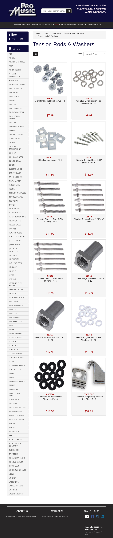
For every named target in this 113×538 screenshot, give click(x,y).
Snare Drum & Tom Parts (74, 33)
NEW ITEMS (17, 24)
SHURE (12, 427)
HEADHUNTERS (15, 221)
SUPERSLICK (14, 450)
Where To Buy (21, 516)
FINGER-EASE (14, 185)
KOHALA (12, 271)
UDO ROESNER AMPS (17, 470)
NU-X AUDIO (14, 349)
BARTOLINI (13, 92)
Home (37, 33)
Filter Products (16, 37)
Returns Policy (65, 516)
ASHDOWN (13, 80)
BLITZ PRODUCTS (16, 108)
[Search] (69, 10)
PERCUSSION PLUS (17, 381)
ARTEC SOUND (15, 70)
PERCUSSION (64, 24)
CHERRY (12, 153)
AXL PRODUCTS (15, 88)
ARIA (11, 66)
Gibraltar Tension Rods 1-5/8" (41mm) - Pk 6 (50, 220)
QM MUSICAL (14, 400)
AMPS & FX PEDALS (32, 24)
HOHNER (12, 229)
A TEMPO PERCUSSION (14, 75)
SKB (10, 435)
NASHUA (12, 341)
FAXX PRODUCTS (15, 177)
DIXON (12, 165)
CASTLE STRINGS (16, 134)
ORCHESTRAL (91, 24)
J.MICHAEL (13, 255)
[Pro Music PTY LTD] (22, 9)
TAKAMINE (13, 454)
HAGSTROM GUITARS (17, 217)
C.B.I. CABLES (14, 138)
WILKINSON (14, 482)
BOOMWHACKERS (16, 112)
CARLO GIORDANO (17, 127)
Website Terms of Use (47, 516)
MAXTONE (13, 313)
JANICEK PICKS (15, 241)
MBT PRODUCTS (15, 321)
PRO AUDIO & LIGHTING (75, 24)
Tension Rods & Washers (48, 36)
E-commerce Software (92, 532)
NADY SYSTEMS (15, 337)
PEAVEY (12, 377)
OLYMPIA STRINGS (16, 353)
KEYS (85, 24)
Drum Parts (56, 33)
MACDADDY (14, 301)
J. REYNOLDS (14, 259)
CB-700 (12, 142)
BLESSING (13, 104)
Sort (79, 54)
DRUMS (57, 24)
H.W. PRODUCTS (15, 233)
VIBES (11, 474)
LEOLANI (12, 293)
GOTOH (12, 205)
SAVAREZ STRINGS (16, 415)
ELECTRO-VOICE (15, 169)
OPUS (11, 361)
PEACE (11, 373)
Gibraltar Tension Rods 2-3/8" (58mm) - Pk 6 (50, 279)
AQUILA (12, 58)
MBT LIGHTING (15, 317)
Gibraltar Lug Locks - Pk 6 (50, 160)
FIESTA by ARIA (15, 181)
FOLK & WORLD (49, 24)
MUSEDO (12, 329)
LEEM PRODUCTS (16, 289)
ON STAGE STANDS (16, 357)
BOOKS (98, 24)
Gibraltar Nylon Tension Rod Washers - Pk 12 (88, 338)
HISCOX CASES (15, 225)
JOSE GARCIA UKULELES (14, 250)
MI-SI (11, 325)
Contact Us (14, 516)
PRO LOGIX (13, 389)
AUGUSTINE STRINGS (17, 84)
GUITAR (24, 24)
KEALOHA (13, 267)
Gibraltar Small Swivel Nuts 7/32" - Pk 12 (50, 338)
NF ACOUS (13, 345)
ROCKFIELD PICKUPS (17, 408)
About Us (8, 516)
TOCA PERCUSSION (17, 458)
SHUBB (12, 423)
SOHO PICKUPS (15, 439)
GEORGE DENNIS (16, 197)
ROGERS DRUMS (15, 411)
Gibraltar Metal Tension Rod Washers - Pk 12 (88, 102)
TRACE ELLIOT (15, 466)
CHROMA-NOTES (16, 157)
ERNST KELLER (15, 173)
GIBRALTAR (13, 201)
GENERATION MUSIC (17, 193)
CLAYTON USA (15, 161)
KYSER (11, 275)
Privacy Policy (57, 516)
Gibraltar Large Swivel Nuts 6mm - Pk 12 (89, 279)
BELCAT (12, 100)
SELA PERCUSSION (16, 419)
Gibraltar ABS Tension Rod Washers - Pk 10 (50, 397)
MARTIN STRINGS (16, 305)
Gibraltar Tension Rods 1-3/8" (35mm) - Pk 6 (89, 161)
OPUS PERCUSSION (17, 365)
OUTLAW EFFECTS (16, 369)
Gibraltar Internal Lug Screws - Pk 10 (50, 102)
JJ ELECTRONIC (15, 245)
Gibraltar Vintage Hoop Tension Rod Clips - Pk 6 (89, 397)
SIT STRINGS (14, 431)
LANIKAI (12, 279)
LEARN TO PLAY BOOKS (15, 284)
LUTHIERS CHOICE (16, 297)
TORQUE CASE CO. (16, 462)
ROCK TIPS (13, 404)
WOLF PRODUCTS (16, 494)
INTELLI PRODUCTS (17, 237)
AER (10, 54)
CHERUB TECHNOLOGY (15, 147)
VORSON (12, 478)
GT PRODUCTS (15, 213)
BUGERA (12, 123)
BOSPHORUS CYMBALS (14, 117)
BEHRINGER (14, 96)
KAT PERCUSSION (16, 263)
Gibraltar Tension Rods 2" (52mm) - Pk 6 (88, 220)
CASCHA (12, 131)
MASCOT (12, 309)
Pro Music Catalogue (31, 516)
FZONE (12, 189)
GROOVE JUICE (15, 209)
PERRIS (12, 385)
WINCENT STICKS (16, 486)
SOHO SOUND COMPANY (15, 444)
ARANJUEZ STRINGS (17, 62)
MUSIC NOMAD (15, 333)
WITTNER (13, 490)
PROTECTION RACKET (14, 394)
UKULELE (41, 24)
